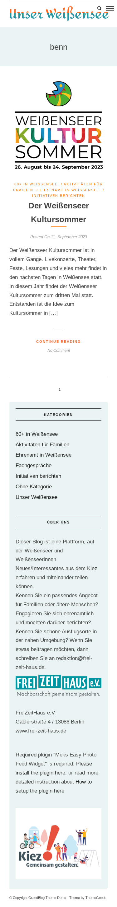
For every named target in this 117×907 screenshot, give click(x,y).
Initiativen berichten (58, 196)
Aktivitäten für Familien (42, 445)
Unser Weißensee (36, 497)
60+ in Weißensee (36, 184)
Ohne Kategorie (34, 487)
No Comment (58, 350)
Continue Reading (58, 341)
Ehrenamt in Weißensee (70, 190)
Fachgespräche (33, 465)
